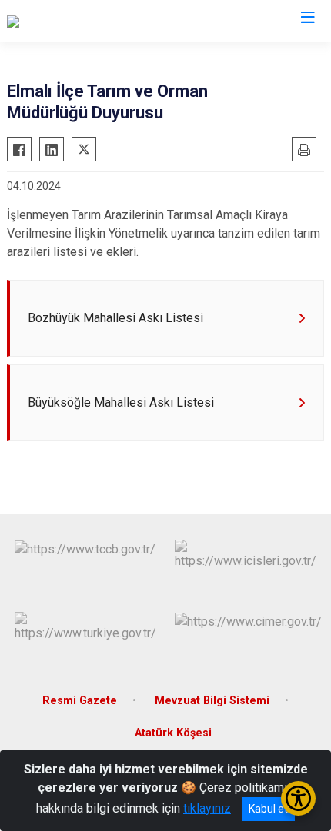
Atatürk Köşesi (173, 733)
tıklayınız (207, 808)
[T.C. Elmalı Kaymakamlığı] (72, 21)
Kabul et (268, 809)
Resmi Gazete (79, 700)
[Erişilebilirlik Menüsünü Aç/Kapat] (298, 798)
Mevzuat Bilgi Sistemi (212, 700)
